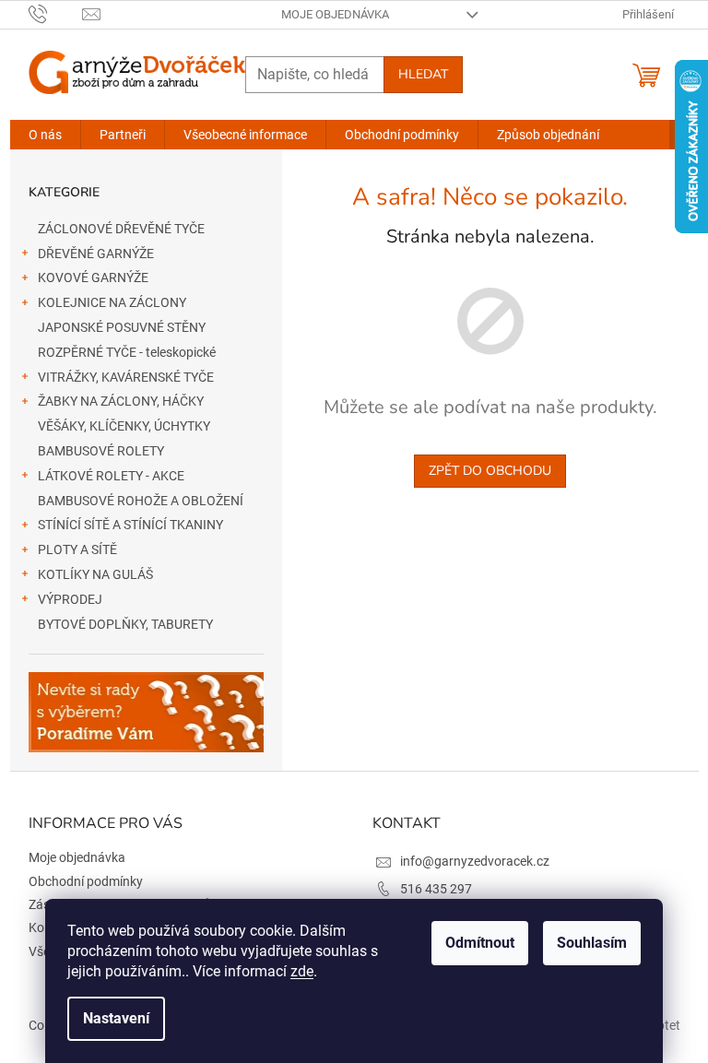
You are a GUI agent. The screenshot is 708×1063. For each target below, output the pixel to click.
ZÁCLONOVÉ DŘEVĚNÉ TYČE (121, 228)
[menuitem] (45, 134)
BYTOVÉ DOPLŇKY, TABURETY (125, 624)
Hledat (423, 74)
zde (301, 971)
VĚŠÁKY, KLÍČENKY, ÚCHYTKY (124, 426)
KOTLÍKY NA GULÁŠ (95, 574)
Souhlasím (592, 942)
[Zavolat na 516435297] (56, 13)
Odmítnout (479, 942)
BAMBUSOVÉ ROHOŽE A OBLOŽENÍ (140, 500)
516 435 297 (436, 888)
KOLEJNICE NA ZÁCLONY (112, 302)
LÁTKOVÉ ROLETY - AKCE (111, 475)
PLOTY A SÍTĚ (77, 549)
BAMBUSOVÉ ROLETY (101, 450)
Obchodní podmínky (86, 881)
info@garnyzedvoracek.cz (474, 861)
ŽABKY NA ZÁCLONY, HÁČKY (121, 401)
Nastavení (116, 1018)
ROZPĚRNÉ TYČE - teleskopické (127, 352)
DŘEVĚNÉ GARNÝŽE (96, 253)
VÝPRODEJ (70, 599)
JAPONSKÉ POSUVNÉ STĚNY (122, 327)
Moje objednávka (335, 14)
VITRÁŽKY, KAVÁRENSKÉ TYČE (126, 377)
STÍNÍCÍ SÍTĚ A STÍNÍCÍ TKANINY (130, 524)
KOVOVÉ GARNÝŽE (93, 277)
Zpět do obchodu (490, 470)
